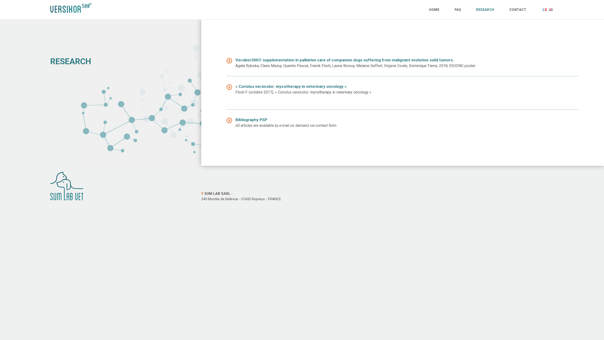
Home (434, 10)
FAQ (458, 10)
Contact (517, 10)
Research (485, 10)
